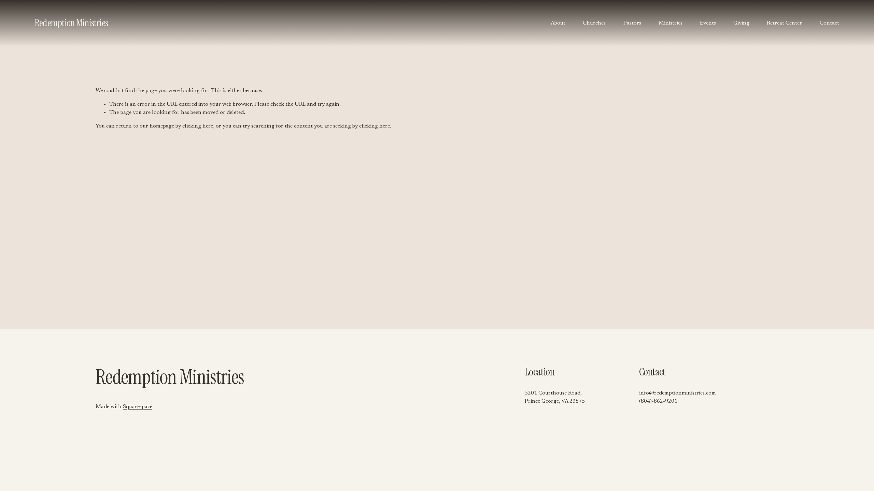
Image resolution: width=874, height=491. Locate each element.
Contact (829, 23)
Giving (741, 23)
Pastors (632, 23)
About (558, 23)
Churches (594, 23)
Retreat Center (784, 23)
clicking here (197, 126)
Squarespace (137, 407)
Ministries (670, 23)
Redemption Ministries (71, 23)
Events (708, 23)
